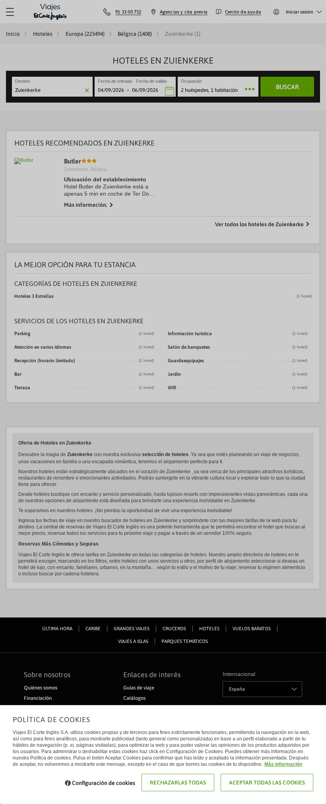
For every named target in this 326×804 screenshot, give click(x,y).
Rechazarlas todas (178, 782)
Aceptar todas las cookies (267, 782)
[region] (163, 402)
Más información (283, 764)
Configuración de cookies (103, 783)
